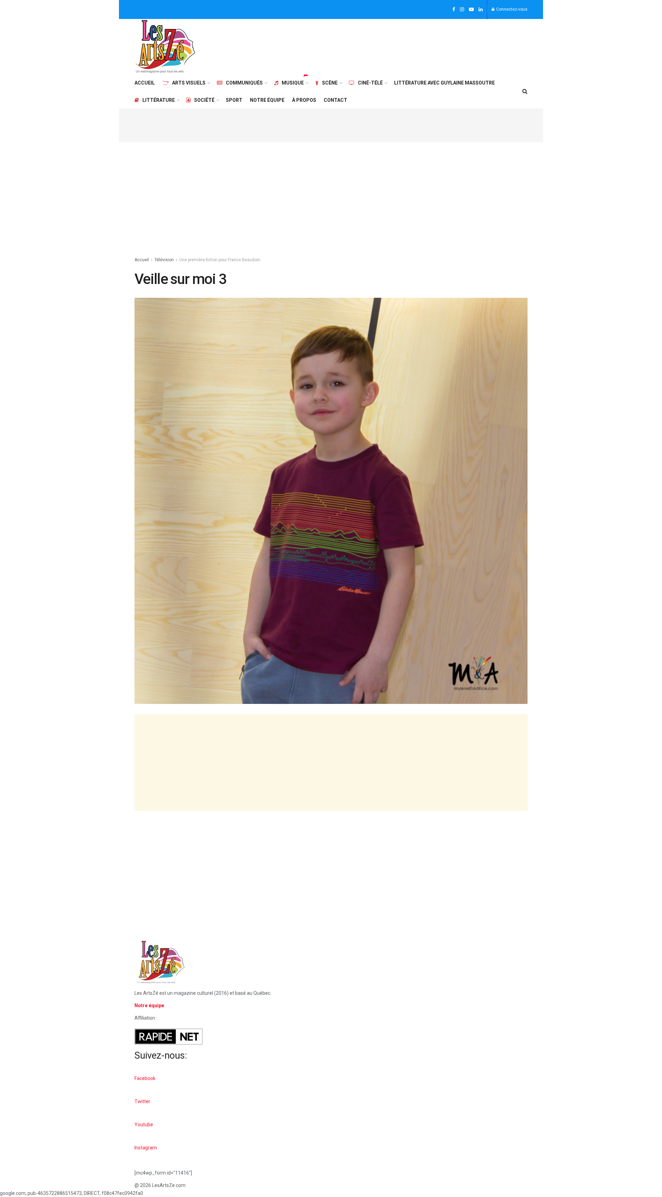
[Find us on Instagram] (462, 9)
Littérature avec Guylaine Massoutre (444, 83)
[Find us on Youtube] (471, 9)
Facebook (145, 1078)
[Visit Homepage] (165, 46)
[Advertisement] (402, 45)
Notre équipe (267, 100)
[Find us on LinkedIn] (481, 9)
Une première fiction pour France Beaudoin (219, 259)
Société (204, 100)
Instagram (145, 1147)
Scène (330, 83)
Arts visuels (188, 83)
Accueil (144, 83)
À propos (304, 100)
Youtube (143, 1124)
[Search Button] (525, 91)
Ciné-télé (370, 83)
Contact (335, 100)
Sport (234, 100)
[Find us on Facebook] (453, 9)
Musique (293, 83)
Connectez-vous (511, 9)
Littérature (158, 100)
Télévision (164, 259)
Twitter (142, 1101)
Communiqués (244, 83)
